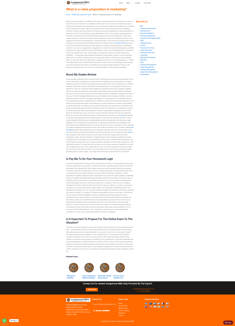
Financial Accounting (147, 48)
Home (121, 3)
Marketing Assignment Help (81, 14)
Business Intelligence (147, 33)
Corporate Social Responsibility (150, 38)
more (122, 115)
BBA (128, 3)
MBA (141, 62)
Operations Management (148, 65)
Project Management (147, 67)
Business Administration (148, 28)
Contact (137, 3)
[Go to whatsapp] (4, 320)
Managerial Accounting (147, 57)
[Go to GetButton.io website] (4, 324)
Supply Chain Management (149, 72)
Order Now (147, 3)
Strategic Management (147, 69)
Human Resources (146, 50)
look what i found (120, 43)
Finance (142, 45)
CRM (141, 40)
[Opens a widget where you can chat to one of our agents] (228, 323)
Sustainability (144, 74)
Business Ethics (145, 31)
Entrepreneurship (145, 43)
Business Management (147, 36)
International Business (147, 52)
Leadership (143, 55)
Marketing (143, 60)
